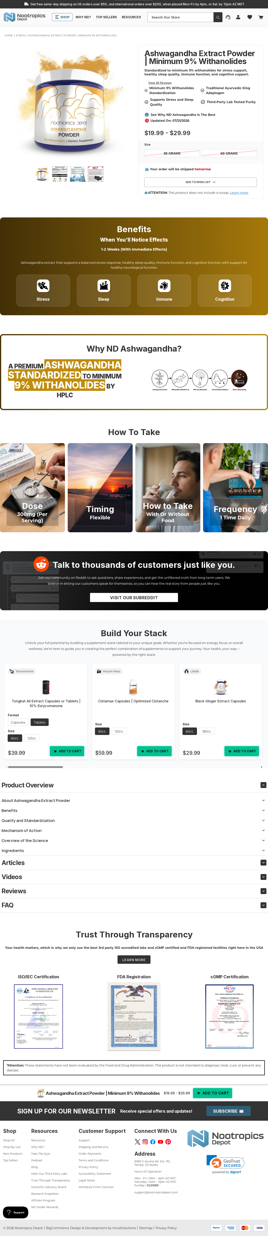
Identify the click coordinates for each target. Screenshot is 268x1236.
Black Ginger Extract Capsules (220, 701)
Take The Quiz (40, 1153)
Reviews (14, 891)
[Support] (228, 17)
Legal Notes (87, 1180)
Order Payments (90, 1153)
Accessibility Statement (95, 1174)
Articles (13, 863)
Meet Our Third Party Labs (49, 1174)
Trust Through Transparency (50, 1180)
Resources (38, 1140)
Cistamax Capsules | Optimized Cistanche (133, 701)
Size (147, 144)
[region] (134, 713)
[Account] (238, 17)
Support (84, 1140)
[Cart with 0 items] (260, 17)
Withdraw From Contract (96, 1187)
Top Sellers (10, 1160)
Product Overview (28, 785)
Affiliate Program (43, 1200)
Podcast (36, 1160)
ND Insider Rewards (44, 1207)
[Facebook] (153, 1142)
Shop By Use (12, 1147)
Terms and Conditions (94, 1160)
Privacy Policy (88, 1167)
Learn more (239, 193)
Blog (34, 1167)
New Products (13, 1153)
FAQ (7, 905)
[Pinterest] (168, 1142)
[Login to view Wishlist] (250, 17)
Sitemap (145, 1228)
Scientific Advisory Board (48, 1187)
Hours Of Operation (147, 1171)
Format (13, 715)
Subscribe (226, 1111)
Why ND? (38, 1147)
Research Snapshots (45, 1194)
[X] (137, 1142)
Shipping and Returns (93, 1147)
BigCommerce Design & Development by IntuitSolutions (91, 1228)
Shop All (9, 1140)
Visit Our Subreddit (134, 597)
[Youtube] (160, 1142)
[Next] (261, 767)
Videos (12, 877)
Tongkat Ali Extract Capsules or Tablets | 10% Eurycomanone (46, 703)
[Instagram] (145, 1142)
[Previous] (6, 767)
